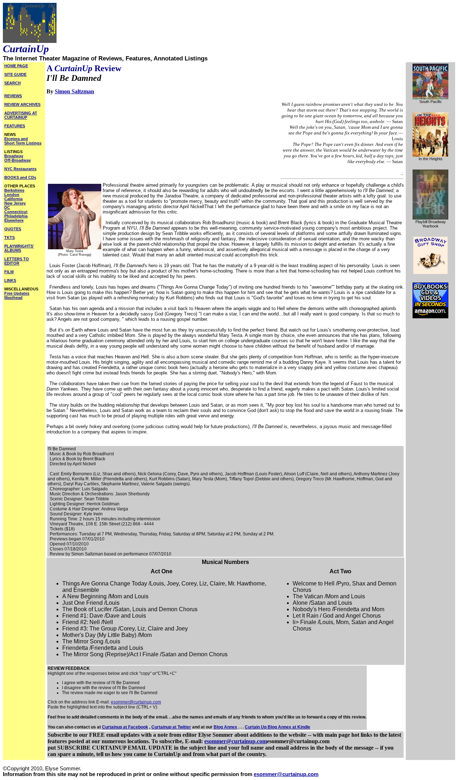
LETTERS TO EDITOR (16, 261)
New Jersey (15, 203)
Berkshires (14, 190)
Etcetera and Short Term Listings (23, 141)
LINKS (10, 280)
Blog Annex (225, 727)
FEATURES (14, 126)
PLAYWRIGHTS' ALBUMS (19, 248)
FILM (9, 272)
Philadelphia (16, 216)
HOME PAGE (16, 66)
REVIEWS (13, 96)
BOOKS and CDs (20, 177)
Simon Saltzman (74, 91)
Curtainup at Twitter (171, 727)
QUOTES (12, 229)
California (13, 199)
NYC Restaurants (20, 169)
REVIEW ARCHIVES (22, 104)
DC (7, 207)
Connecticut (16, 212)
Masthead (13, 297)
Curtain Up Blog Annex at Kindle (277, 727)
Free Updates (16, 293)
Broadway (13, 156)
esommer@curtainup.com (136, 702)
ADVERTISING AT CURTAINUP (20, 115)
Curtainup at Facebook (125, 727)
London (11, 194)
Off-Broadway (17, 160)
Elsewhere (14, 220)
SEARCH (12, 83)
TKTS (9, 237)
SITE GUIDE (15, 74)
